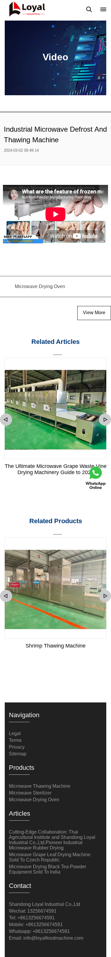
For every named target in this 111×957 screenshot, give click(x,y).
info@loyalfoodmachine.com (53, 938)
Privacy (17, 746)
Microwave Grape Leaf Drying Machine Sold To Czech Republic (50, 857)
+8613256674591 (51, 931)
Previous (6, 420)
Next (105, 420)
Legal (15, 733)
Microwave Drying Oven (34, 799)
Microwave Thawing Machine (39, 786)
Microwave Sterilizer (30, 792)
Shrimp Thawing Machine (55, 646)
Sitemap (17, 753)
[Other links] (103, 9)
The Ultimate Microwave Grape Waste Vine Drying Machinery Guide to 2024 (56, 469)
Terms (15, 740)
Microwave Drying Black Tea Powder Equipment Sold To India (47, 869)
